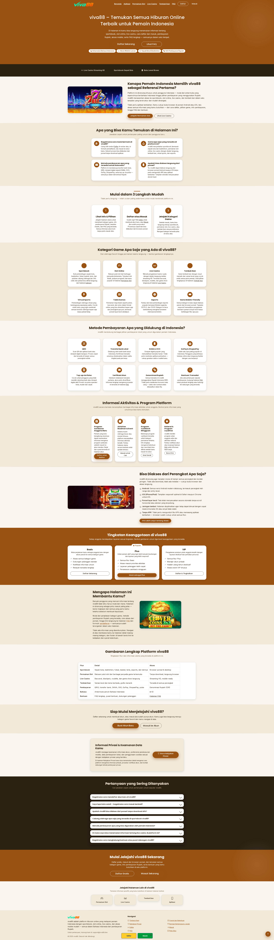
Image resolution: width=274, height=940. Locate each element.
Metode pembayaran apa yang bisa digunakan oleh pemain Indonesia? (123, 826)
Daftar (183, 4)
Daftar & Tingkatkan (184, 573)
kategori (89, 283)
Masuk (194, 4)
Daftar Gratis (122, 873)
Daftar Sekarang (126, 44)
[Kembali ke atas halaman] (268, 934)
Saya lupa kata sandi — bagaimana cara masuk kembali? (117, 804)
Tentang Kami (134, 920)
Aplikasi (127, 4)
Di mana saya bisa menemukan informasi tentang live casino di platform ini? (126, 833)
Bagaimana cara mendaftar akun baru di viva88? (114, 797)
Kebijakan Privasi (135, 924)
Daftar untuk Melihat (102, 456)
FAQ (173, 4)
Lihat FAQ (151, 44)
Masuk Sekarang (150, 873)
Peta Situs (172, 931)
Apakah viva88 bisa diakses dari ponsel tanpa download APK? (119, 811)
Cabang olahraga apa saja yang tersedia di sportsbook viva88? (120, 818)
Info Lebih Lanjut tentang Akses (155, 520)
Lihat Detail (147, 455)
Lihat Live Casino (164, 116)
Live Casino (152, 4)
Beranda (117, 4)
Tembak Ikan (164, 4)
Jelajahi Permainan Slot (140, 115)
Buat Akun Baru (126, 725)
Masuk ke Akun (151, 725)
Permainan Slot (138, 4)
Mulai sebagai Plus (137, 575)
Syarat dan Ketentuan (176, 920)
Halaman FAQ (155, 696)
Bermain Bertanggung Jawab (179, 924)
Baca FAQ (170, 453)
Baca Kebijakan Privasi (166, 754)
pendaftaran (105, 623)
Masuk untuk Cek (125, 454)
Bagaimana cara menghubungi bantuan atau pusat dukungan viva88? (123, 840)
